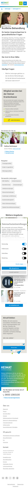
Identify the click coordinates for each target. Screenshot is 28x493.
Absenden (14, 347)
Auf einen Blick (6, 413)
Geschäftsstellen (7, 459)
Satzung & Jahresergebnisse (10, 420)
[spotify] (17, 477)
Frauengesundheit (6, 163)
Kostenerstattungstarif (8, 199)
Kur (4, 440)
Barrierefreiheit (11, 484)
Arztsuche (4, 64)
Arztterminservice (19, 64)
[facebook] (6, 477)
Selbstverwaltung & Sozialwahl (10, 418)
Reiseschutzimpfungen (8, 192)
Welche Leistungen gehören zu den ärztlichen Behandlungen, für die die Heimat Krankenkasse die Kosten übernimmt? (15, 77)
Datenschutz (20, 484)
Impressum (15, 486)
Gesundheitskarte (7, 438)
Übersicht (5, 409)
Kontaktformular (9, 153)
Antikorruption (6, 425)
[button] (21, 3)
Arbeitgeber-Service (8, 464)
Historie (5, 416)
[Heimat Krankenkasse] (5, 3)
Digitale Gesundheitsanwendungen (10, 207)
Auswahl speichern (14, 272)
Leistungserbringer (7, 466)
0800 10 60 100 (16, 148)
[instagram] (10, 477)
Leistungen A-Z (16, 8)
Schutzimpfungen (17, 184)
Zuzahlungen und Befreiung (9, 196)
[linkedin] (13, 477)
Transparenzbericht (7, 422)
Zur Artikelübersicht (14, 305)
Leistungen (8, 8)
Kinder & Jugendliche (7, 167)
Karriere (5, 462)
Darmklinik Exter (6, 184)
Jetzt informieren (15, 120)
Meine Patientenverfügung (8, 203)
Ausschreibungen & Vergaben (10, 427)
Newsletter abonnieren (8, 468)
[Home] (1, 9)
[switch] (24, 249)
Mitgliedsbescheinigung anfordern (11, 435)
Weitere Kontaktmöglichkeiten (12, 397)
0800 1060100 (12, 395)
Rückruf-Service (9, 151)
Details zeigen (19, 264)
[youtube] (2, 477)
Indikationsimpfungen (7, 188)
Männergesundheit (6, 171)
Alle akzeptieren (14, 268)
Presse (4, 411)
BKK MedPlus (5, 181)
